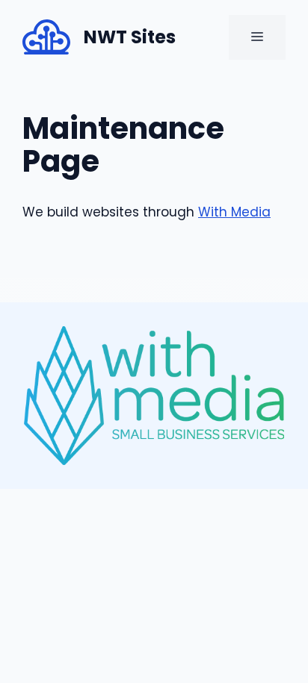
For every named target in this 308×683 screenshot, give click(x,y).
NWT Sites (130, 37)
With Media (234, 212)
